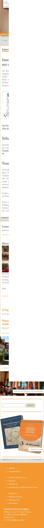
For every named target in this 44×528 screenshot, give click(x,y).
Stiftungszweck (14, 500)
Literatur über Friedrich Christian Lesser (23, 487)
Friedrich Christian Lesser (18, 477)
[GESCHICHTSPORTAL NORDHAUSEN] (22, 383)
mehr (4, 288)
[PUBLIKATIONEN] (22, 434)
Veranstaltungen (14, 471)
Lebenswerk (13, 484)
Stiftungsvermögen (15, 496)
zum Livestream (8, 230)
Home (5, 40)
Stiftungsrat (13, 493)
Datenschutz (13, 503)
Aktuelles (12, 468)
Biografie (12, 481)
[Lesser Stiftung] (7, 4)
